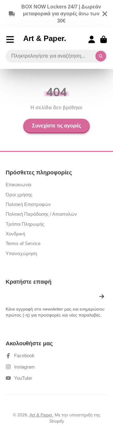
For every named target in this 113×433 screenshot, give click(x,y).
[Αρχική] (44, 39)
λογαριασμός (91, 39)
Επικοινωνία (18, 184)
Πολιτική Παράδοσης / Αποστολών (41, 214)
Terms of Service (23, 243)
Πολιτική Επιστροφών (28, 204)
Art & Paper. (41, 414)
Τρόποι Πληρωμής (25, 224)
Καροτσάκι (103, 39)
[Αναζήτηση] (100, 56)
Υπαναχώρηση (21, 253)
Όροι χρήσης (19, 194)
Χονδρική (15, 233)
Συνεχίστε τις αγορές (56, 125)
